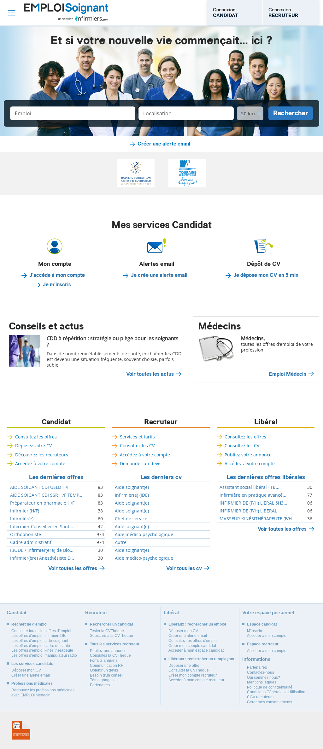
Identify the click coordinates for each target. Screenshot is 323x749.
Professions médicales (32, 683)
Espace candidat (262, 624)
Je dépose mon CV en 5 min (265, 275)
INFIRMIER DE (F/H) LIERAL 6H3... (253, 503)
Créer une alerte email (164, 144)
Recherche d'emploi (29, 624)
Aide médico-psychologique (144, 534)
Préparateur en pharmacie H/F (42, 503)
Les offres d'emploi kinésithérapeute (42, 650)
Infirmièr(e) (21, 519)
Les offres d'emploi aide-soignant (39, 640)
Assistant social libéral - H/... (249, 487)
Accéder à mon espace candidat (196, 650)
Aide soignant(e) (132, 487)
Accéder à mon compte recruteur (196, 680)
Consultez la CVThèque (110, 655)
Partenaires (100, 685)
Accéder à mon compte (266, 635)
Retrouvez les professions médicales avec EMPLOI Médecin (42, 692)
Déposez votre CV (33, 446)
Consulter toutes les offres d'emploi (41, 631)
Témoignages (102, 680)
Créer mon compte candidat (192, 645)
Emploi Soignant (66, 13)
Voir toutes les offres (72, 568)
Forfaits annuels (103, 660)
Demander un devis (141, 463)
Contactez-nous (260, 672)
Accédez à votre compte (40, 463)
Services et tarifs (137, 437)
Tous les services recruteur (114, 644)
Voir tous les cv (184, 568)
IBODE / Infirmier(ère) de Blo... (41, 550)
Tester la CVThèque (107, 631)
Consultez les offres (36, 437)
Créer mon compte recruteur (192, 675)
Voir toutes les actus (150, 374)
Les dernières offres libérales (265, 477)
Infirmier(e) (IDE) (132, 495)
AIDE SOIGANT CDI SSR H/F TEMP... (46, 495)
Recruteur (161, 422)
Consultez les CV (137, 446)
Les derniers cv (161, 477)
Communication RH (107, 665)
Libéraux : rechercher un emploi (197, 624)
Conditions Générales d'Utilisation (276, 692)
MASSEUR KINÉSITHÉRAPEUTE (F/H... (258, 519)
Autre (120, 542)
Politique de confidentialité (269, 687)
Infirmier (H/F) (24, 511)
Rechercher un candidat (111, 624)
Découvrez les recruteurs (41, 455)
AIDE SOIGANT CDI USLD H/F (39, 487)
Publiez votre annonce (248, 455)
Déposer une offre (183, 665)
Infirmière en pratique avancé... (253, 495)
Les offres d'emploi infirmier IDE (38, 635)
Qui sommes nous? (263, 677)
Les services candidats (32, 663)
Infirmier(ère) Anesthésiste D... (42, 558)
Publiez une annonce (108, 651)
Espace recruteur (263, 644)
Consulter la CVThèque (188, 670)
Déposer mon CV (26, 670)
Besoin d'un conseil (106, 675)
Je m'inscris (57, 285)
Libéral (265, 422)
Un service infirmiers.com (82, 18)
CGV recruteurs (260, 697)
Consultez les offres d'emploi (193, 640)
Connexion (225, 12)
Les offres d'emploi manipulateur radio (44, 655)
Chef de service (131, 519)
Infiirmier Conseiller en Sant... (41, 526)
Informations (256, 659)
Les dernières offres (56, 477)
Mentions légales (261, 682)
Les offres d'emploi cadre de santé (40, 645)
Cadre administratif (30, 542)
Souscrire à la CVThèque (111, 635)
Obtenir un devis (104, 670)
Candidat (56, 422)
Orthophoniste (25, 534)
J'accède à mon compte (57, 275)
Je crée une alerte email (159, 275)
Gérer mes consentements (269, 702)
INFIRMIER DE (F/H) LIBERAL (248, 511)
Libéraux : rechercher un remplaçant (201, 659)
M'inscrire (255, 631)
